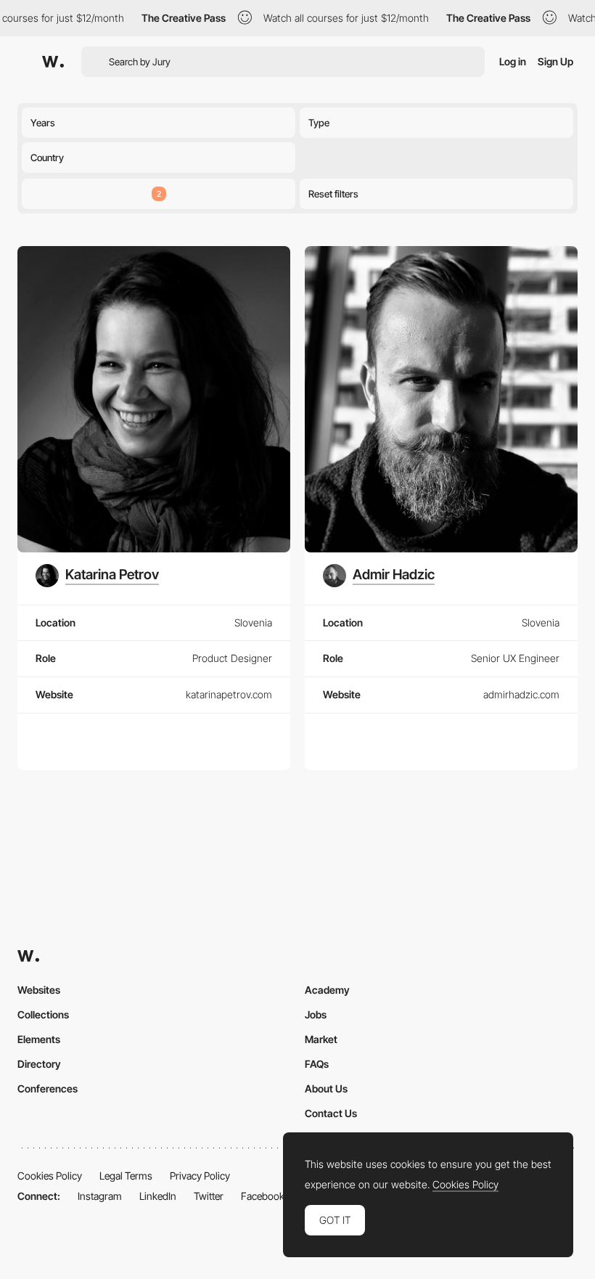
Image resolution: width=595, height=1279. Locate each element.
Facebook (262, 1196)
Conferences (47, 1088)
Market (321, 1039)
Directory (39, 1064)
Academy (327, 990)
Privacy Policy (200, 1175)
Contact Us (331, 1113)
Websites (38, 990)
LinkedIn (157, 1196)
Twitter (208, 1196)
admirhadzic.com (521, 694)
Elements (38, 1039)
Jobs (316, 1014)
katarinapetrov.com (229, 694)
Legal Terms (125, 1175)
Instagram (100, 1196)
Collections (43, 1014)
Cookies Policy (49, 1175)
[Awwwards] (53, 62)
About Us (326, 1088)
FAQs (317, 1064)
